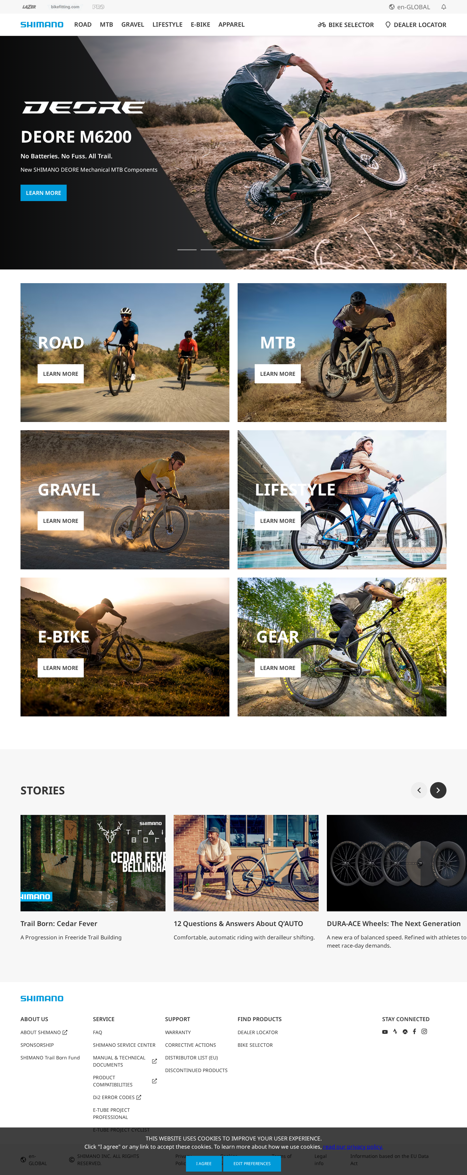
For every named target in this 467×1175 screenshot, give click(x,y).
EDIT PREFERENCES (252, 1163)
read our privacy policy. (353, 1146)
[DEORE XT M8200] (233, 250)
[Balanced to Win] (210, 250)
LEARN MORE (43, 184)
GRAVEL (132, 24)
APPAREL (231, 24)
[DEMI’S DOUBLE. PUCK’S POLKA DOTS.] (187, 250)
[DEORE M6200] (256, 250)
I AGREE (204, 1163)
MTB (106, 24)
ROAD (83, 24)
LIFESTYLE (167, 24)
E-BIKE (200, 24)
